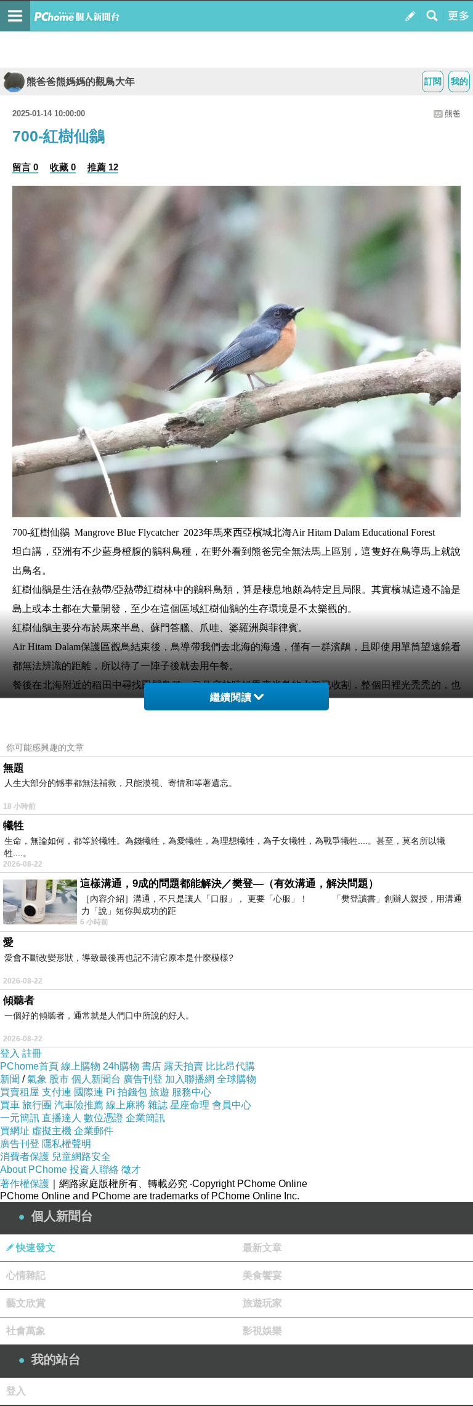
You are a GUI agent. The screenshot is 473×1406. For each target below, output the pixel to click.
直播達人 (61, 1118)
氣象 (37, 1079)
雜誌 (158, 1105)
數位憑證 (103, 1118)
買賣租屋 (19, 1092)
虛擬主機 (51, 1131)
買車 (10, 1105)
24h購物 (121, 1066)
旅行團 (37, 1105)
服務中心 (191, 1092)
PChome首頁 (29, 1066)
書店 (151, 1066)
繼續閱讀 (231, 697)
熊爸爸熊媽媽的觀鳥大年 (80, 81)
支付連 (56, 1092)
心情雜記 (26, 1275)
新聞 (10, 1079)
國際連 (88, 1092)
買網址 (15, 1131)
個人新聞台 (96, 1079)
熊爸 (453, 113)
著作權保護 (24, 1183)
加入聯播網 (189, 1079)
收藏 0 (63, 167)
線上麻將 (125, 1105)
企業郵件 (93, 1131)
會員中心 (231, 1105)
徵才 (131, 1169)
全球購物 (236, 1079)
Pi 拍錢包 (126, 1092)
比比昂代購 (230, 1066)
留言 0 (25, 167)
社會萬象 (26, 1330)
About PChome (33, 1169)
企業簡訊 (145, 1118)
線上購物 (80, 1066)
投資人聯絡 (94, 1169)
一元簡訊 (19, 1118)
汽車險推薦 (78, 1105)
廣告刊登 (143, 1079)
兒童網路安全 (81, 1156)
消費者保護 (24, 1156)
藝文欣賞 (26, 1303)
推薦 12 (102, 167)
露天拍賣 (183, 1066)
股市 (59, 1079)
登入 (10, 1053)
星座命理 (189, 1105)
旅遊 (159, 1092)
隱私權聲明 (66, 1143)
